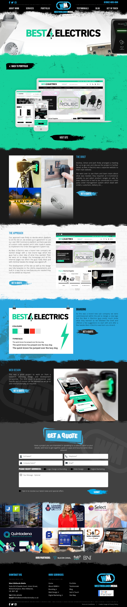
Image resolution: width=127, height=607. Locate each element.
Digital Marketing (98, 469)
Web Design (79, 469)
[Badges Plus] (63, 541)
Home (51, 583)
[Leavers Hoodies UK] (63, 514)
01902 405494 (17, 595)
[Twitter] (12, 604)
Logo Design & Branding (57, 469)
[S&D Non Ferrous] (106, 541)
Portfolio (45, 8)
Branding (52, 589)
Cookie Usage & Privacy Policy (108, 604)
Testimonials (83, 8)
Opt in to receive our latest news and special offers (42, 491)
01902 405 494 (111, 2)
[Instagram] (15, 604)
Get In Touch (112, 8)
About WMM (14, 8)
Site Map (72, 595)
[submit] (97, 491)
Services (30, 8)
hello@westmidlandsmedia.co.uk (26, 598)
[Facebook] (9, 604)
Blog (98, 8)
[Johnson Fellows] (21, 514)
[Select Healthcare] (106, 514)
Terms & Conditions (88, 604)
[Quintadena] (21, 541)
